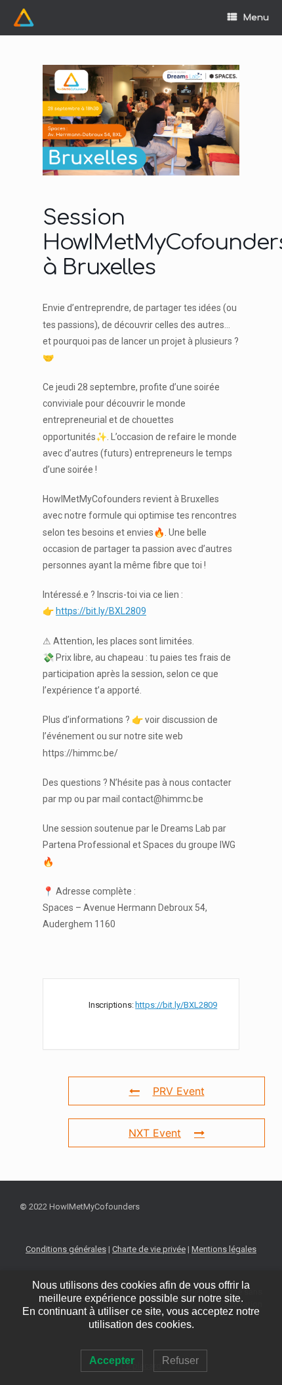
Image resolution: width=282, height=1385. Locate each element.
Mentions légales (223, 1249)
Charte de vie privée (149, 1249)
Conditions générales (66, 1249)
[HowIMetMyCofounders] (23, 18)
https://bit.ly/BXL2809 (101, 611)
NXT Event (155, 1132)
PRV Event (179, 1091)
